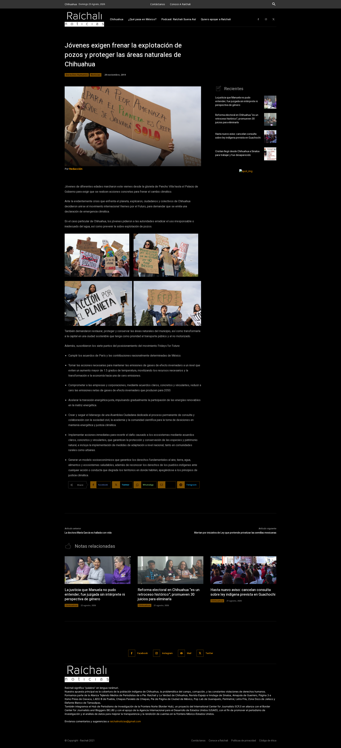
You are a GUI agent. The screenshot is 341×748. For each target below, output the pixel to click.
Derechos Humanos (77, 74)
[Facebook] (258, 19)
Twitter (209, 653)
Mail (189, 653)
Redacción (75, 168)
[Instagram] (266, 19)
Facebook (142, 653)
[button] (273, 4)
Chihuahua (71, 605)
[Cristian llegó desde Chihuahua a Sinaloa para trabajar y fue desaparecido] (270, 153)
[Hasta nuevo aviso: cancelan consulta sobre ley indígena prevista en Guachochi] (270, 136)
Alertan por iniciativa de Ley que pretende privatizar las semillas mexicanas (235, 533)
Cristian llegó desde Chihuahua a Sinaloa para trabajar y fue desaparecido (237, 153)
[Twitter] (273, 19)
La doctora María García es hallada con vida (88, 533)
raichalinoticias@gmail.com (125, 721)
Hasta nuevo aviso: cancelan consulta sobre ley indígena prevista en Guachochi (238, 136)
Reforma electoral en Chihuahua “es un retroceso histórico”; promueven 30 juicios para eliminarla (236, 118)
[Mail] (181, 653)
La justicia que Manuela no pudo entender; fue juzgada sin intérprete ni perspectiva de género (236, 101)
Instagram (167, 653)
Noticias (95, 74)
